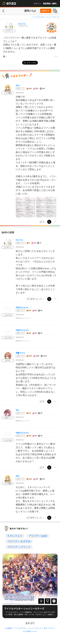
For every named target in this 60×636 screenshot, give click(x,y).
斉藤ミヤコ (20, 353)
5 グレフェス (15, 535)
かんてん (22, 24)
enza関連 (8, 628)
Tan (17, 410)
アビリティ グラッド (19, 547)
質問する (45, 11)
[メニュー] (56, 56)
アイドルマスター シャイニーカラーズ (45, 17)
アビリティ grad (38, 535)
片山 (17, 85)
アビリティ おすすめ (19, 541)
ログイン (37, 3)
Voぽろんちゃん (22, 307)
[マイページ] (55, 11)
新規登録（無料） (50, 3)
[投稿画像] (25, 207)
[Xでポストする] (49, 222)
